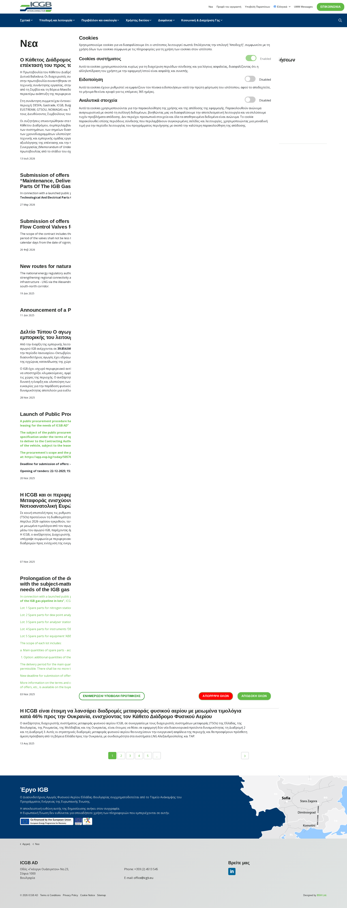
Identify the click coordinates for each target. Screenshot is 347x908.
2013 (260, 124)
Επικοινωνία (330, 6)
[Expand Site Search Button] (340, 20)
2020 (260, 81)
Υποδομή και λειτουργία (55, 20)
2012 (260, 130)
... (157, 756)
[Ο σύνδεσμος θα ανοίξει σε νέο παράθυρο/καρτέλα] (231, 871)
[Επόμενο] (245, 755)
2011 (260, 136)
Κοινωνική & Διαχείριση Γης (200, 20)
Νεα (211, 6)
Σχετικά (25, 20)
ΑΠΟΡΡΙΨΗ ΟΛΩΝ (216, 696)
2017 (260, 99)
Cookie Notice (87, 895)
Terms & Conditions (50, 895)
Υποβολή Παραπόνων (257, 6)
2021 (260, 74)
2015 (260, 111)
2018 (260, 93)
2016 (260, 105)
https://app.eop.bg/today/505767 (49, 457)
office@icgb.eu (143, 878)
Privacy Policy (70, 895)
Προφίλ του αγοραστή (229, 6)
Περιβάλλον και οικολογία (99, 20)
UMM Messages (303, 6)
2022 (260, 68)
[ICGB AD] (36, 7)
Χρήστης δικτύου (137, 20)
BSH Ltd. (322, 895)
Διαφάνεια (165, 20)
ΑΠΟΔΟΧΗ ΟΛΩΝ (254, 696)
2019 (260, 87)
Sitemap (101, 895)
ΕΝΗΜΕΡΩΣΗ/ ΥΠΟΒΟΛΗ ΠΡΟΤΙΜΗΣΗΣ (112, 696)
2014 (260, 118)
